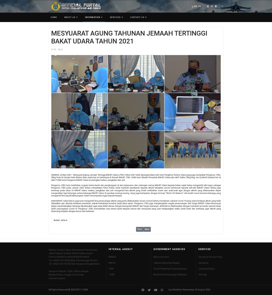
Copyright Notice (206, 268)
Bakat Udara (60, 220)
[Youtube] (155, 290)
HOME (54, 17)
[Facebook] (143, 290)
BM (195, 6)
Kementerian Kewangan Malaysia (170, 274)
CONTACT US (137, 17)
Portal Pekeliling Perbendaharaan (170, 268)
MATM (112, 263)
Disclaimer (203, 263)
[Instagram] (162, 290)
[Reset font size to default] (211, 6)
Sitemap (202, 274)
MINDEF (112, 257)
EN (199, 6)
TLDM (111, 274)
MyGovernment (161, 257)
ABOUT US (69, 17)
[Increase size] (208, 6)
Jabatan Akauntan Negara (166, 263)
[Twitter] (149, 290)
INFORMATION (92, 17)
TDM (111, 268)
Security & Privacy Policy (210, 257)
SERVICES (115, 17)
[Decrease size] (215, 6)
